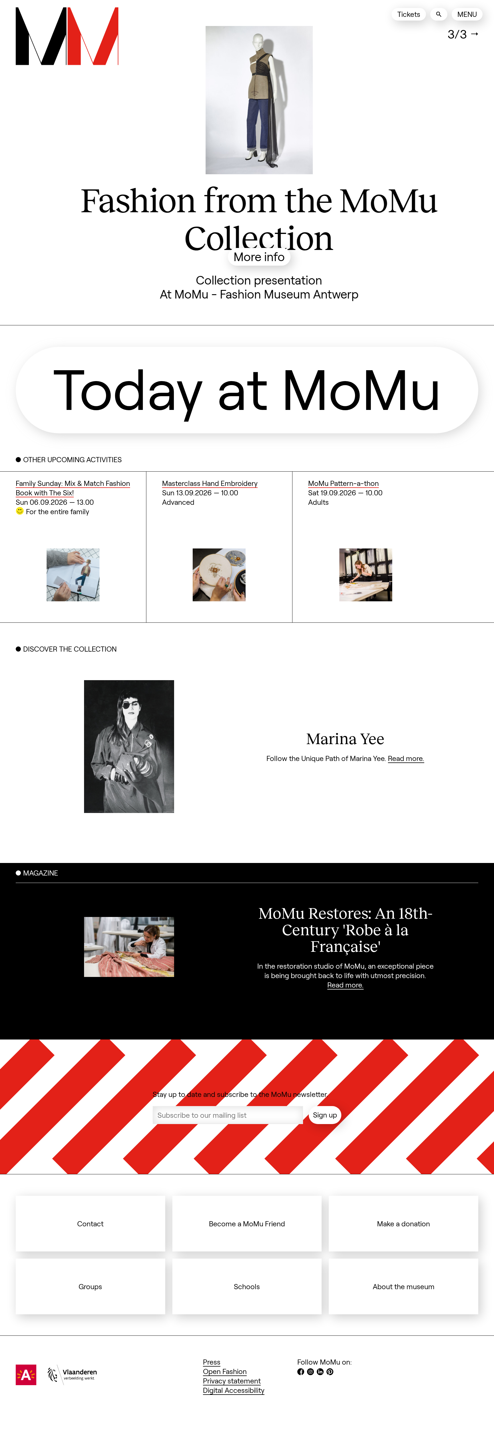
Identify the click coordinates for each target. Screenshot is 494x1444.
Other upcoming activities (72, 456)
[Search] (438, 14)
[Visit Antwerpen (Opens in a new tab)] (26, 1379)
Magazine (40, 870)
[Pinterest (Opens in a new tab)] (330, 1369)
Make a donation (403, 1220)
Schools (247, 1283)
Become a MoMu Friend (247, 1220)
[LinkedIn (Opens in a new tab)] (320, 1369)
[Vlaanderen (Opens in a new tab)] (72, 1379)
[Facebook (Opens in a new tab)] (300, 1369)
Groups (90, 1283)
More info (247, 256)
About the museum (404, 1283)
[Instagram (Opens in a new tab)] (310, 1369)
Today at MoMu (247, 384)
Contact (90, 1220)
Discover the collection (70, 645)
